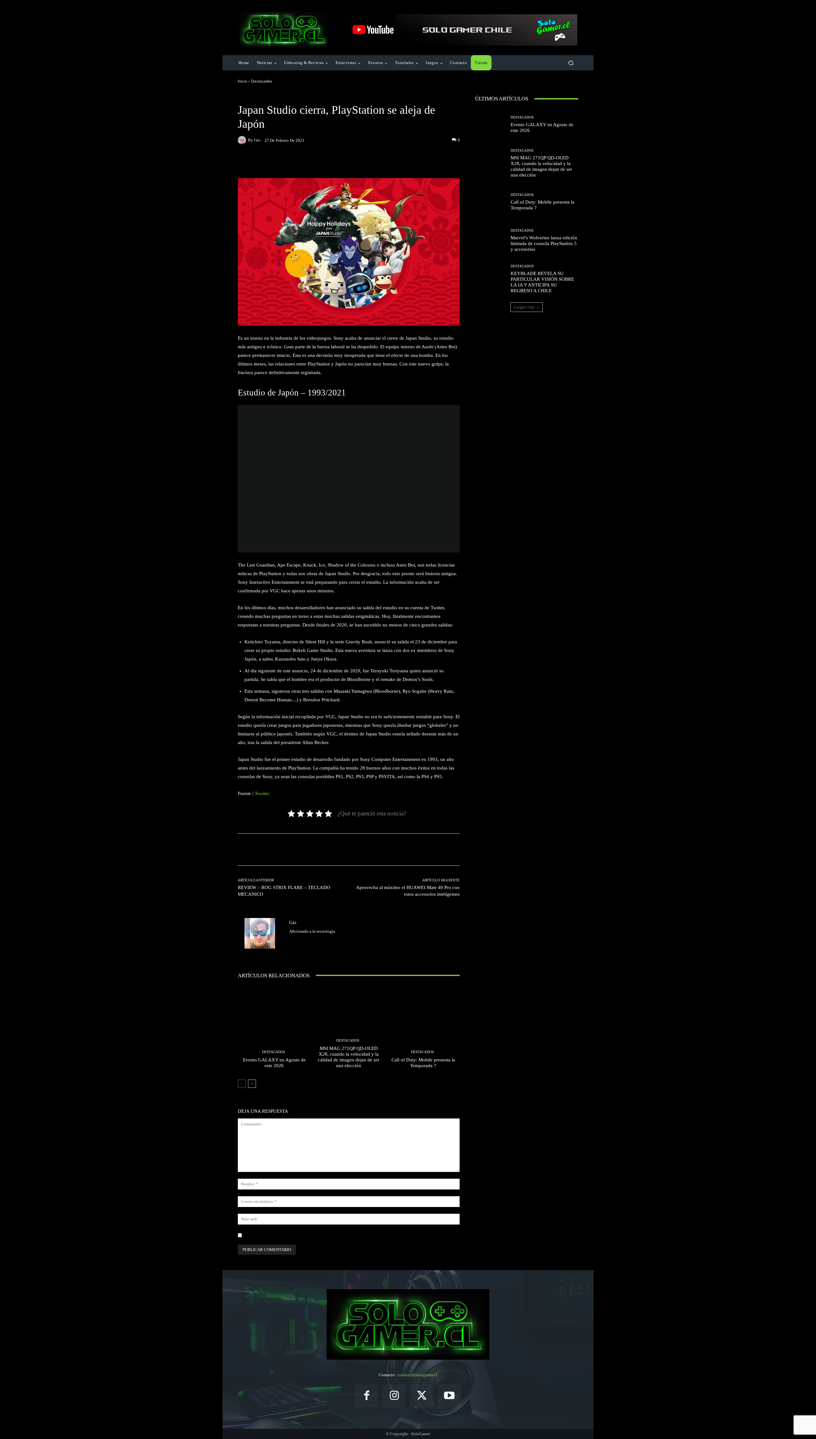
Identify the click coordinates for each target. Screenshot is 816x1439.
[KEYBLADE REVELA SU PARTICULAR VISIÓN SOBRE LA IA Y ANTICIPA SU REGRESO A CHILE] (490, 279)
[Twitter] (291, 941)
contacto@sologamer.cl (417, 1374)
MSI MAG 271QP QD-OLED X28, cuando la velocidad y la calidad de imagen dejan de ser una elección (348, 1057)
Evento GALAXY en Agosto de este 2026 (274, 1062)
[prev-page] (242, 1084)
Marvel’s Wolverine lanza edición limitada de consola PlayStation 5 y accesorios (544, 243)
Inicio (242, 81)
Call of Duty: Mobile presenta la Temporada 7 (423, 1062)
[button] (570, 62)
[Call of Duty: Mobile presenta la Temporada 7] (423, 1029)
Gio (257, 140)
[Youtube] (449, 1396)
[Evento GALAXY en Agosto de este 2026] (274, 1029)
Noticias (282, 96)
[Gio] (243, 140)
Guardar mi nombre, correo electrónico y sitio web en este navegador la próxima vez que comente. (330, 1235)
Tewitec (262, 793)
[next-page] (252, 1084)
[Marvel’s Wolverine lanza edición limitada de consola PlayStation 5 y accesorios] (490, 240)
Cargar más (524, 307)
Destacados (261, 81)
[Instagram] (394, 1396)
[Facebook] (366, 1396)
